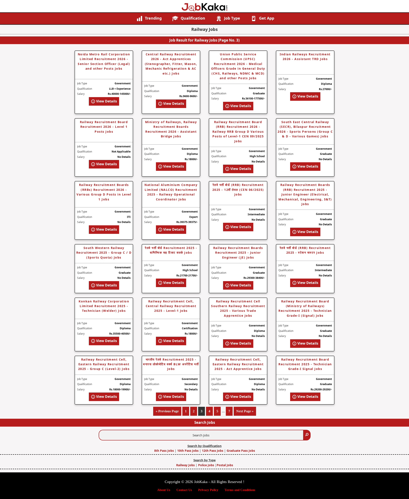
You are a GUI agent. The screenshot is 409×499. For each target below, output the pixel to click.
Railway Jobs (186, 465)
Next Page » (244, 412)
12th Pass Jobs (212, 451)
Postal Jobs (225, 465)
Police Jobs (206, 465)
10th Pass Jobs (188, 451)
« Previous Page (167, 412)
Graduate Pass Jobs (241, 451)
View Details (106, 101)
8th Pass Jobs (164, 451)
